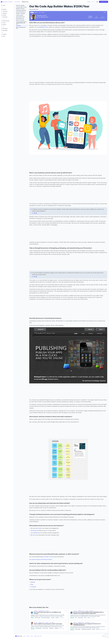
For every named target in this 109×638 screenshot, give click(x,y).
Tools (39, 12)
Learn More (18, 25)
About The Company (20, 5)
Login (97, 1)
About (32, 12)
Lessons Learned (19, 15)
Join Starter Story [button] (103, 1)
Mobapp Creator (44, 17)
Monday (37, 532)
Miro (32, 535)
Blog (32, 584)
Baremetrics (34, 530)
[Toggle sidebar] (12, 5)
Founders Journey (49, 556)
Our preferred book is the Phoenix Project (40, 559)
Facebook (33, 586)
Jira (32, 532)
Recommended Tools (20, 16)
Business (36, 12)
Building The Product (20, 8)
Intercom (37, 528)
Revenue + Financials (20, 13)
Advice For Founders (20, 20)
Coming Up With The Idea (21, 7)
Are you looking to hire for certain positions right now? (21, 23)
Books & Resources (20, 18)
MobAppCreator (43, 27)
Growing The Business (20, 11)
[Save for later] (66, 611)
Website (33, 582)
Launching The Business (21, 10)
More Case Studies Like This (21, 28)
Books (43, 12)
